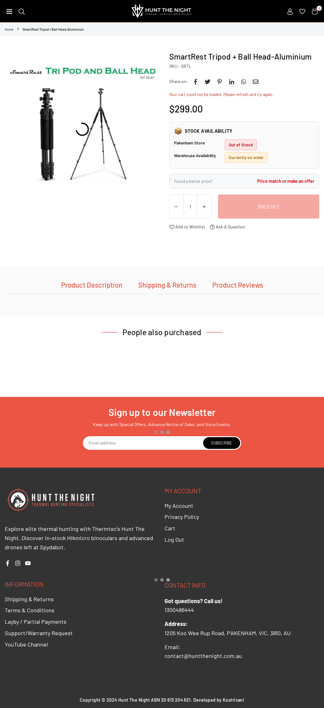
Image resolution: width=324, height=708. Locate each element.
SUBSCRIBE (221, 442)
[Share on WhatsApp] (244, 81)
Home (9, 29)
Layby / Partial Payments (35, 621)
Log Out (174, 539)
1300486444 (179, 609)
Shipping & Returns (167, 285)
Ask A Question (230, 226)
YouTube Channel (26, 644)
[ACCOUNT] (290, 11)
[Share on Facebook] (196, 81)
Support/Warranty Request (39, 632)
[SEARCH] (22, 11)
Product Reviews (237, 285)
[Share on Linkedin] (232, 81)
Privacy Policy (182, 516)
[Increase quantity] (204, 207)
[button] (9, 11)
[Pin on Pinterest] (220, 81)
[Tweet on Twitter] (208, 81)
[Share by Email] (256, 81)
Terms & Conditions (29, 610)
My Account (179, 505)
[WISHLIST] (302, 11)
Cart (170, 528)
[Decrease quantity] (177, 207)
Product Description (91, 285)
